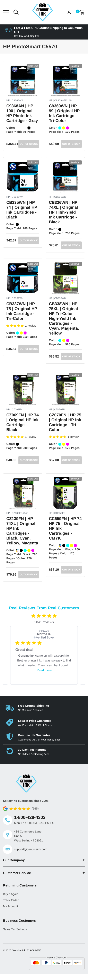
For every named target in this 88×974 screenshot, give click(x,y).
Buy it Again (10, 894)
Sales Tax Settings (15, 929)
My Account (10, 906)
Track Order (11, 900)
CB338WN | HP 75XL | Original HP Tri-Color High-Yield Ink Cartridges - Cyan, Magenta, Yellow (64, 318)
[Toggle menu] (6, 12)
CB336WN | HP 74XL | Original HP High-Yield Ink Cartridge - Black (63, 212)
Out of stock (29, 144)
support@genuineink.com (30, 849)
